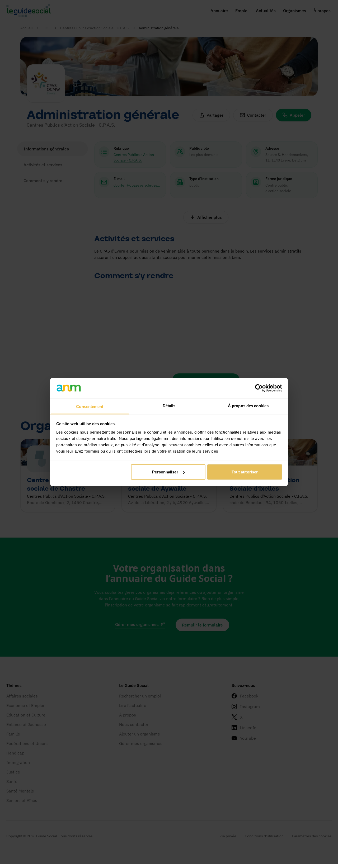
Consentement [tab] (89, 406)
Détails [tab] (169, 405)
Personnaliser (165, 472)
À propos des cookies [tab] (248, 405)
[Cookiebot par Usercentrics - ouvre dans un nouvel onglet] (259, 388)
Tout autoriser (245, 472)
